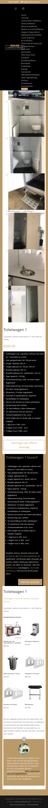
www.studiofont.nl (23, 801)
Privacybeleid (33, 804)
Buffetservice (11, 568)
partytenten (11, 556)
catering (32, 568)
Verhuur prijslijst (30, 582)
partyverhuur (11, 571)
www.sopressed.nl (17, 804)
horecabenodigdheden (28, 556)
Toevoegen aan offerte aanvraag (24, 445)
